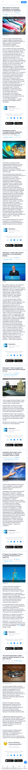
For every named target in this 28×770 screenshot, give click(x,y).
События (19, 768)
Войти (23, 2)
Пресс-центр (13, 768)
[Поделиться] (7, 118)
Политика (6, 137)
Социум (6, 14)
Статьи (3, 768)
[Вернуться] (25, 762)
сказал (19, 625)
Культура (6, 374)
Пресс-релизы (19, 660)
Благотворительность (9, 459)
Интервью (24, 768)
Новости (18, 12)
